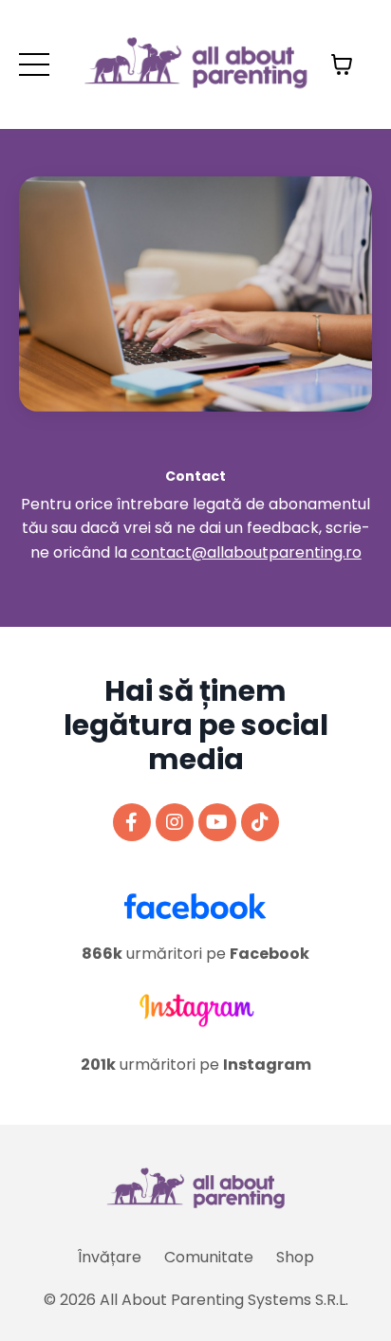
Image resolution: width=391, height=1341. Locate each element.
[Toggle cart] (341, 64)
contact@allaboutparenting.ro (246, 552)
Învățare (109, 1257)
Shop (295, 1257)
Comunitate (208, 1257)
